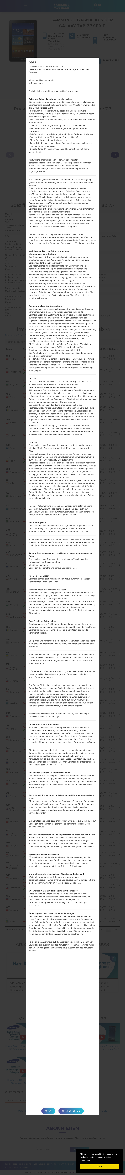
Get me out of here (71, 1111)
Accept (48, 1111)
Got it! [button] (99, 1167)
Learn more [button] (85, 1160)
